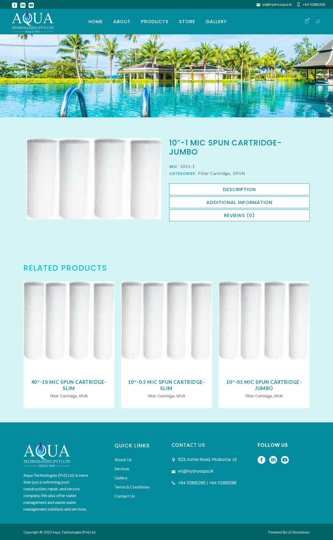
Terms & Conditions (132, 486)
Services (121, 468)
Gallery (120, 477)
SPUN (239, 173)
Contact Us (124, 495)
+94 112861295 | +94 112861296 (207, 483)
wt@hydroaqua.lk (277, 4)
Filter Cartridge (214, 173)
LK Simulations (299, 532)
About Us (123, 459)
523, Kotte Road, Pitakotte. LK (207, 459)
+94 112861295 (313, 4)
